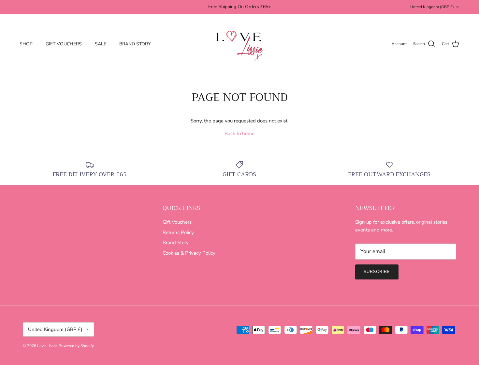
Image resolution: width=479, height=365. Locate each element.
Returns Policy (178, 232)
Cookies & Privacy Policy (189, 253)
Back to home (239, 133)
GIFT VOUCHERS (64, 44)
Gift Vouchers (177, 222)
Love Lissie (47, 345)
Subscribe (377, 272)
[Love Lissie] (239, 44)
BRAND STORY (135, 44)
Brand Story (176, 242)
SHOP (26, 44)
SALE (100, 44)
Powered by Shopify (76, 345)
